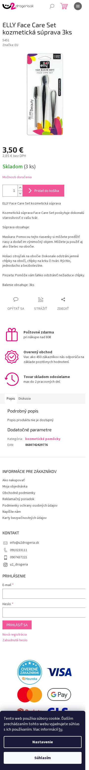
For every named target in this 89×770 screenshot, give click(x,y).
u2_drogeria (19, 564)
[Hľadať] (52, 6)
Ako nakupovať (13, 480)
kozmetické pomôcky (42, 438)
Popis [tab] (11, 398)
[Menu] (78, 6)
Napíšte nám (11, 511)
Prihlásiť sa (17, 625)
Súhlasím (42, 758)
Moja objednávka (14, 486)
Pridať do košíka (46, 190)
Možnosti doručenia (17, 177)
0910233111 (18, 550)
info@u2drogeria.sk (24, 542)
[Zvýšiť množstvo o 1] (20, 188)
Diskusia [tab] (25, 398)
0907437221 (18, 557)
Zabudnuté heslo (14, 640)
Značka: (10, 45)
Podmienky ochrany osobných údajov (30, 505)
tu (60, 729)
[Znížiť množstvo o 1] (20, 193)
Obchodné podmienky (18, 492)
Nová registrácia (14, 634)
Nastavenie (42, 742)
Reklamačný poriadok (18, 499)
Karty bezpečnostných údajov (24, 517)
